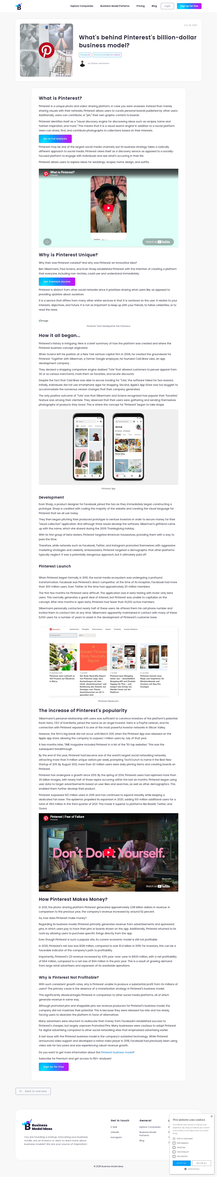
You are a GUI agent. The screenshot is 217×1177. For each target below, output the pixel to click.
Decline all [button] (201, 1163)
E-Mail (114, 1126)
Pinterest (106, 1052)
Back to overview (35, 1091)
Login (167, 6)
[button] (192, 1168)
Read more (182, 1133)
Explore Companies (82, 6)
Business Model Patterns (114, 6)
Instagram (116, 1137)
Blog (154, 6)
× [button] (211, 1116)
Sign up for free (189, 6)
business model (123, 1052)
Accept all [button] (182, 1163)
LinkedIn (115, 1132)
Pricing (141, 6)
